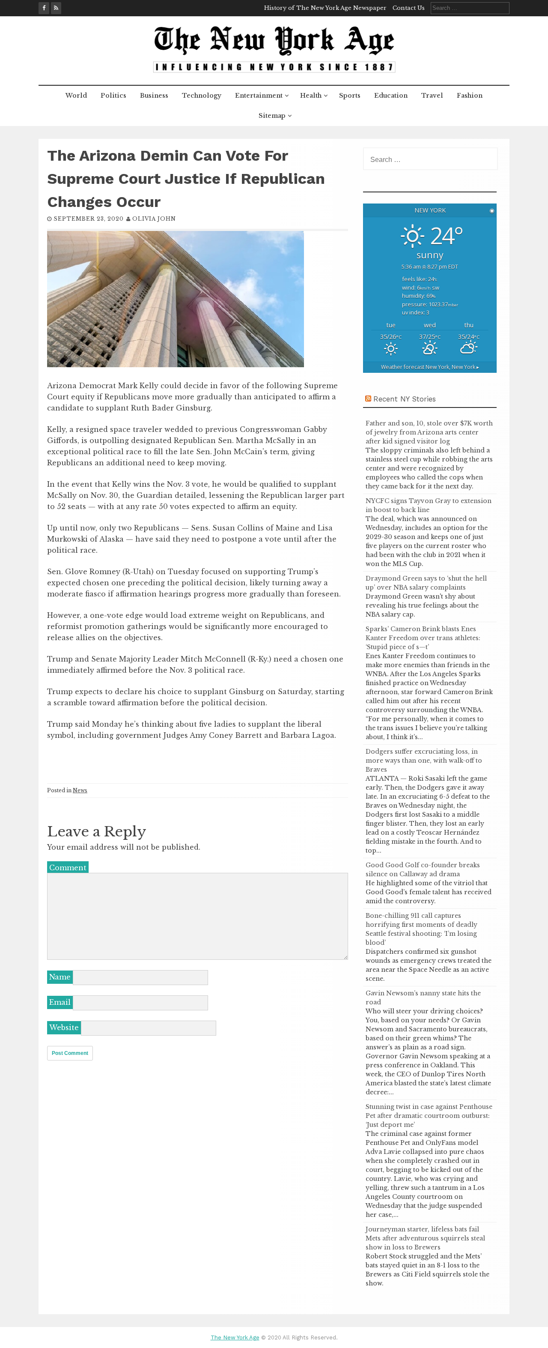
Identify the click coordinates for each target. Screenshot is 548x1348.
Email (60, 1002)
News (80, 790)
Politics (113, 95)
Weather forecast (430, 367)
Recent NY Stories (404, 399)
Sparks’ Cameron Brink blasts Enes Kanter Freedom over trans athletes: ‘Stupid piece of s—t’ (423, 638)
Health (311, 95)
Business (154, 95)
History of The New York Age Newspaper (325, 8)
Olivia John (154, 219)
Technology (201, 95)
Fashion (469, 95)
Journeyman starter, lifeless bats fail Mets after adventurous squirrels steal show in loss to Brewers (425, 1238)
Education (391, 95)
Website (64, 1027)
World (76, 95)
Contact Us (409, 8)
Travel (432, 95)
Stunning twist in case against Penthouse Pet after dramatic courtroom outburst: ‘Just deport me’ (429, 1116)
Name (60, 977)
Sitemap (272, 116)
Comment (67, 867)
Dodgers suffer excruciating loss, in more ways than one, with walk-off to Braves (424, 760)
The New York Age (235, 1337)
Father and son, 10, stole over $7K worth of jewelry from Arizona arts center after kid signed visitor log (429, 432)
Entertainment (259, 95)
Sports (349, 95)
